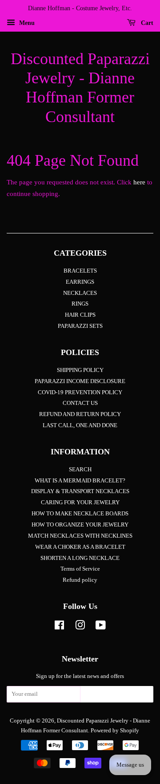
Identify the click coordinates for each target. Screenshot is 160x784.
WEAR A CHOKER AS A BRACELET (80, 547)
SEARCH (80, 469)
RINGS (80, 304)
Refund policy (80, 580)
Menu (26, 23)
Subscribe (117, 696)
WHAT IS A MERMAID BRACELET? (80, 481)
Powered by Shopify (115, 730)
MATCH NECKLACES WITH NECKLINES (80, 536)
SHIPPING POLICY (80, 370)
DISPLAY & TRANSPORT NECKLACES (80, 491)
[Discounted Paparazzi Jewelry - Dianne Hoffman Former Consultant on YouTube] (101, 627)
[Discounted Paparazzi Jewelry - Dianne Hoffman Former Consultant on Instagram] (80, 627)
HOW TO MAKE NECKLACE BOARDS (80, 513)
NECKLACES (80, 293)
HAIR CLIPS (80, 315)
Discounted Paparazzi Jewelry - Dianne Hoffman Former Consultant (80, 88)
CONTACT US (80, 403)
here (139, 182)
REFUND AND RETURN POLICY (80, 414)
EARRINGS (80, 282)
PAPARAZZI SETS (80, 326)
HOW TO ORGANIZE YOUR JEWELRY (80, 525)
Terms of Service (80, 569)
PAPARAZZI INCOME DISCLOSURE (80, 381)
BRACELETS (80, 271)
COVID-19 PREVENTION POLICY (80, 392)
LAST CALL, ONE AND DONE (80, 425)
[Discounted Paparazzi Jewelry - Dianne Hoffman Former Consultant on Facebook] (59, 627)
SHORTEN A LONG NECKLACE (80, 558)
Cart (146, 23)
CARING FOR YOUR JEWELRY (80, 502)
